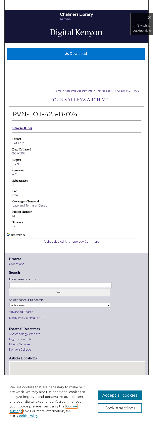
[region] (76, 401)
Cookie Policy (27, 416)
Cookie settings (120, 408)
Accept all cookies (119, 395)
